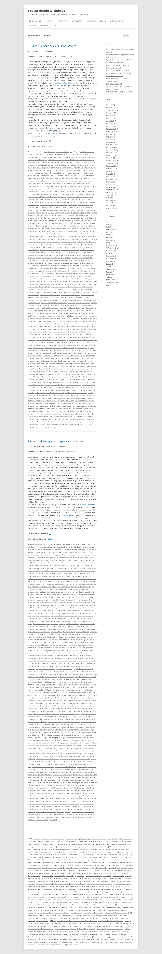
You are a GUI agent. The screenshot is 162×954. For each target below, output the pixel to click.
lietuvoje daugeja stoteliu (106, 892)
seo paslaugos (48, 929)
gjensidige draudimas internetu (79, 274)
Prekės (108, 264)
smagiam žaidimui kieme (56, 886)
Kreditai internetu (54, 937)
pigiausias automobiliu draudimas (73, 350)
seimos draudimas (54, 398)
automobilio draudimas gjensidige (39, 168)
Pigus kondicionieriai (100, 931)
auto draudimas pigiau (39, 160)
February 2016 (111, 190)
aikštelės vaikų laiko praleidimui (75, 886)
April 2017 (109, 174)
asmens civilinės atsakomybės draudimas (70, 154)
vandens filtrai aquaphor (59, 865)
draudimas (31, 226)
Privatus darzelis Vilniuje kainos (61, 905)
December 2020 (111, 145)
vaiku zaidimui (77, 915)
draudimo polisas (63, 263)
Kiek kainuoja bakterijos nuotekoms (56, 908)
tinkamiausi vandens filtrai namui (91, 849)
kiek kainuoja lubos (109, 921)
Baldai (54, 26)
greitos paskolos (78, 939)
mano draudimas (73, 324)
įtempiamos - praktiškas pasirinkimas (39, 945)
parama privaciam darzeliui (36, 918)
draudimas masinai (40, 242)
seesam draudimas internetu (37, 398)
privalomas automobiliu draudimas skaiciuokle (75, 366)
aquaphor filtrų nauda (71, 868)
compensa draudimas (35, 221)
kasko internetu (57, 289)
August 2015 (110, 195)
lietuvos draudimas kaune (71, 313)
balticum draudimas (52, 189)
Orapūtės (110, 923)
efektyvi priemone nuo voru (41, 897)
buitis (94, 910)
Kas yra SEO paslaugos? (114, 84)
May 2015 (109, 200)
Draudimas (44, 26)
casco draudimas (83, 205)
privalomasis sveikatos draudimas (73, 387)
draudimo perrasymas (49, 263)
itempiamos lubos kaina (77, 921)
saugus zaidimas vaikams (45, 913)
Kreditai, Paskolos (40, 939)
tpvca (76, 403)
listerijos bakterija (45, 915)
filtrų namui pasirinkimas (116, 847)
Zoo (107, 285)
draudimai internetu (74, 223)
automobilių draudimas (59, 181)
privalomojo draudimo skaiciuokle (76, 393)
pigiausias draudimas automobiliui (70, 353)
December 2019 (111, 153)
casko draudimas (67, 207)
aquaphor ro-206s (47, 876)
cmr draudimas (68, 218)
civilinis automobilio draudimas (46, 215)
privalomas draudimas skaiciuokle (43, 374)
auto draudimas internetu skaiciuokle (72, 157)
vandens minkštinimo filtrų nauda (66, 860)
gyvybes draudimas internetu (45, 276)
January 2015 (110, 208)
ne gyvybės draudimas (58, 340)
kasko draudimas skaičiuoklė (41, 287)
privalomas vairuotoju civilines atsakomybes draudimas (57, 377)
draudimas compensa (43, 231)
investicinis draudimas (73, 279)
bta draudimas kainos (88, 192)
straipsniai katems (90, 923)
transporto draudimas (43, 409)
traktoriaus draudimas (66, 406)
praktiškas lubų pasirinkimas (55, 942)
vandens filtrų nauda (47, 844)
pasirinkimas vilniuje (64, 918)
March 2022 (110, 126)
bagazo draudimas (39, 189)
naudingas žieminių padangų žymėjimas (73, 894)
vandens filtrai (37, 863)
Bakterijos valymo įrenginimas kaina (104, 905)
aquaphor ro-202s (115, 873)
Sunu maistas (123, 934)
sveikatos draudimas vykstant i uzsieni (61, 403)
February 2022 (111, 129)
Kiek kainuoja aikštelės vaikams (62, 902)
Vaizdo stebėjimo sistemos (63, 929)
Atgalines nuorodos (62, 931)
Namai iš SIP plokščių (75, 908)
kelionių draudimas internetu (50, 297)
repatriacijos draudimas (50, 395)
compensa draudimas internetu (53, 221)
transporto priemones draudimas (39, 411)
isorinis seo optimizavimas (61, 900)
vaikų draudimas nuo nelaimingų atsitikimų (50, 419)
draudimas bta (77, 229)
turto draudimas (41, 414)
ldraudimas (35, 305)
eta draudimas (44, 271)
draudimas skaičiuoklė (41, 247)
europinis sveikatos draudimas (74, 271)
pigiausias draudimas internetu (54, 356)
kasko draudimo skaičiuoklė (43, 289)
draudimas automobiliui (40, 229)
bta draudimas (59, 192)
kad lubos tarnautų (39, 942)
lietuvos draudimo (53, 321)
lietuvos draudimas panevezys (85, 316)
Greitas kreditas (98, 937)
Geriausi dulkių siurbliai (99, 902)
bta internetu (62, 197)
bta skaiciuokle (72, 197)
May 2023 (109, 116)
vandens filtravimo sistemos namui (113, 849)
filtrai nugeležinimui (126, 839)
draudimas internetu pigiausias (66, 83)
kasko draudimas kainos (66, 284)
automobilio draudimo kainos (38, 176)
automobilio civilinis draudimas (46, 165)
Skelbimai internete (117, 21)
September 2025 (111, 110)
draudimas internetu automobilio (39, 234)
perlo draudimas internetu (52, 348)
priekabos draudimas (74, 361)
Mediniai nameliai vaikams (115, 929)
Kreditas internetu (74, 937)
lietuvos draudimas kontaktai (41, 316)
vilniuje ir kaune (108, 942)
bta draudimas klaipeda (66, 194)
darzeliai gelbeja (51, 918)
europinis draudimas (57, 271)
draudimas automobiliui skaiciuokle (60, 229)
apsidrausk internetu (35, 154)
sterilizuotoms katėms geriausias (111, 889)
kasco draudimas (54, 282)
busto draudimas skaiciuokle (84, 199)
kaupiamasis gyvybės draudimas (46, 292)
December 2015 (111, 192)
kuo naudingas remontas (94, 894)
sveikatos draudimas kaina (65, 401)
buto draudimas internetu (82, 202)
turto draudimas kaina (72, 414)
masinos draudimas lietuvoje (37, 329)
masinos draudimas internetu (67, 327)
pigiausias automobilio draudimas (50, 350)
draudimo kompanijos (35, 260)
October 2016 (110, 182)
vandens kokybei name (35, 855)
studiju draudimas (80, 398)
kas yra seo (65, 881)
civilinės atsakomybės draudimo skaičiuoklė (50, 213)
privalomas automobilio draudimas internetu (56, 364)
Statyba (108, 266)
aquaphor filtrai (128, 863)
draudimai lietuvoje (88, 223)
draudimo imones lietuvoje (49, 255)
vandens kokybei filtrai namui (87, 852)
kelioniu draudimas (34, 297)
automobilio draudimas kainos (66, 170)
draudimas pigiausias (78, 244)
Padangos (109, 253)
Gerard (83, 931)
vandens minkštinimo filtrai (115, 857)
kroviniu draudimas (60, 303)
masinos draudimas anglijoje (48, 327)
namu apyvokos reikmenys (83, 910)
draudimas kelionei (69, 239)
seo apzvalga (70, 910)
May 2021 (109, 137)
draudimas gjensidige (58, 231)
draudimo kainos (75, 255)
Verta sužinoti (77, 21)
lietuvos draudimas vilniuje (75, 319)
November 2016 (111, 179)
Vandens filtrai (111, 280)
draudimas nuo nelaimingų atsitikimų (73, 242)
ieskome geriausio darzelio (80, 918)
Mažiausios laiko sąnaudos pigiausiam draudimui (55, 441)
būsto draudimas (82, 197)
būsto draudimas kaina (49, 199)
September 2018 (111, 163)
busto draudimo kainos (35, 202)
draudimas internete (88, 231)
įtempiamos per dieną (59, 945)
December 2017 (111, 166)
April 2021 (109, 139)
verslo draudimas (86, 422)
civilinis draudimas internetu (79, 215)
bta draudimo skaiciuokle (48, 197)
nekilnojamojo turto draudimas (50, 342)
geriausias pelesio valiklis (117, 897)
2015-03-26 (48, 146)
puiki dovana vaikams (40, 886)
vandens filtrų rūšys (101, 855)
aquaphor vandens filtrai (114, 863)
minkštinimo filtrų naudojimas (78, 841)
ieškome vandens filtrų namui (50, 852)
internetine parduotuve (57, 839)
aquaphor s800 (61, 870)
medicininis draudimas (83, 332)
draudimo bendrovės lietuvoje (38, 252)
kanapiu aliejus (117, 939)
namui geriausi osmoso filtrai (47, 857)
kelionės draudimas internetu (80, 292)
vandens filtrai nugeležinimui (45, 860)
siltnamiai (46, 923)
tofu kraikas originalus (66, 926)
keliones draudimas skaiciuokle (50, 295)
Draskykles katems (41, 937)
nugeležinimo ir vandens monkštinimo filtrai (104, 860)
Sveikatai (109, 272)
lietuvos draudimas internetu (37, 311)
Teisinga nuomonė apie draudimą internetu (52, 45)
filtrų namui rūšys (88, 855)
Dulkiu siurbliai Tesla (114, 902)
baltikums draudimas (67, 189)
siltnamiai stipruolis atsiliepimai (93, 913)
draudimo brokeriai (55, 252)
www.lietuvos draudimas (43, 425)
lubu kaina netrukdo (42, 921)
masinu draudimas (52, 332)
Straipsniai (64, 937)
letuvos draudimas (46, 305)
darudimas (88, 221)
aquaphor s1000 (108, 870)
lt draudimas (63, 324)
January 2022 (110, 131)
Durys (108, 232)
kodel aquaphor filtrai (57, 873)
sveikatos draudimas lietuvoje (84, 401)
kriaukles (61, 910)
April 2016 (109, 184)
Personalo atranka (96, 934)
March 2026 (110, 105)
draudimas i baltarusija (73, 231)
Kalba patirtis (63, 21)
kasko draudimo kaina (58, 287)
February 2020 (111, 150)
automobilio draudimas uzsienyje (63, 173)
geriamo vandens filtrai (75, 865)
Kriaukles (65, 934)
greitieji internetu (89, 939)
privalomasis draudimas (73, 385)
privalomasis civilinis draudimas (54, 385)
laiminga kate (101, 923)
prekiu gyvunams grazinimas (83, 926)
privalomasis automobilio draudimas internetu (51, 380)
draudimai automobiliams (59, 223)
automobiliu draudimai (43, 181)
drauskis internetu (40, 268)
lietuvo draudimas (68, 305)
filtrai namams (60, 849)
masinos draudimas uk (55, 329)
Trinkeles (90, 931)
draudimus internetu (87, 505)
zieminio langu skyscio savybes (61, 915)
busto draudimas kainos (66, 199)
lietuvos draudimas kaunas (53, 313)
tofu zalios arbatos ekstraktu (49, 926)
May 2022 (109, 123)
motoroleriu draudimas (55, 337)
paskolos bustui (118, 926)
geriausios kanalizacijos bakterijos (107, 915)
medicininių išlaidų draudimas (38, 335)
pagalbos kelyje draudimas (64, 345)
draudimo (43, 250)
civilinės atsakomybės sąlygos (75, 213)
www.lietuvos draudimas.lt (61, 425)
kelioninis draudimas (87, 295)
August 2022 (110, 121)
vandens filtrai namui (48, 849)
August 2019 (110, 155)
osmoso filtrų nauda (44, 841)
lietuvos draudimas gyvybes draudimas (83, 308)
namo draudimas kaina (82, 337)
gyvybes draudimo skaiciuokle (38, 279)
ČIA (50, 141)
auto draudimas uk (72, 160)
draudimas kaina (44, 239)
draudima (39, 223)
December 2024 (111, 113)
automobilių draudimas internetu (79, 181)
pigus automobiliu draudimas (80, 358)
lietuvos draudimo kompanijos (70, 321)
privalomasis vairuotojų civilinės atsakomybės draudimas (69, 390)
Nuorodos (31, 937)
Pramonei (109, 261)
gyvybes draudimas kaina (64, 276)
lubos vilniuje (38, 923)
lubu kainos (119, 921)
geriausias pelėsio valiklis (61, 884)
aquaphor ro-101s (73, 870)
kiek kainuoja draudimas (67, 300)
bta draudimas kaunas (35, 194)
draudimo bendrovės (87, 250)
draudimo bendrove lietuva (70, 250)
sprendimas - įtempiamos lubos (75, 942)
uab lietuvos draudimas (41, 417)
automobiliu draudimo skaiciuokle (56, 186)
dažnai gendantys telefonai (42, 892)
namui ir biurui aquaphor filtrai (124, 870)
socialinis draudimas (67, 398)
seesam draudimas (87, 395)
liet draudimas (57, 305)
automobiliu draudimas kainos (55, 184)
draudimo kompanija (43, 258)
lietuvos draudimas (41, 308)
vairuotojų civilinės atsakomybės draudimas (79, 419)
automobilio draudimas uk (42, 173)
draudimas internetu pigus (76, 237)
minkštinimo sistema (95, 841)
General (103, 21)
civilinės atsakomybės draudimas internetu (59, 210)
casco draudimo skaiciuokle (52, 207)
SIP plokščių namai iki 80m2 (43, 902)
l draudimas (71, 303)
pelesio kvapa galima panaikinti (98, 878)
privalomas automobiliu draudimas (47, 366)
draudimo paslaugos (35, 263)
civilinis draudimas (63, 215)
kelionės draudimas (64, 292)
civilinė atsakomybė (80, 207)
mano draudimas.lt (86, 324)
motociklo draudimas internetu (73, 335)
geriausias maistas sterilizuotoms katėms (54, 889)
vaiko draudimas (55, 417)
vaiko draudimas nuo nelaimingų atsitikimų (75, 417)
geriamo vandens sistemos (51, 863)
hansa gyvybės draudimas (57, 279)
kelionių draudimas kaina (69, 297)
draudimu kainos (78, 266)
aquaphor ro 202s (38, 878)
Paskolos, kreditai (53, 939)
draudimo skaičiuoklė (76, 263)
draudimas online (52, 244)
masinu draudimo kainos (67, 332)
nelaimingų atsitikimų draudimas (71, 342)
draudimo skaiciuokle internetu (46, 266)
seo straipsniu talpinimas (97, 863)
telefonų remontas (55, 881)
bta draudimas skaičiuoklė (82, 194)
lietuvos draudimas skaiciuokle (55, 319)
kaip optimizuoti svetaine (95, 900)
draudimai (46, 223)
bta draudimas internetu (73, 192)
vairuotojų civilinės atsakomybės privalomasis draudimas (46, 422)
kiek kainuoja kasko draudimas (85, 300)
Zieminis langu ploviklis (121, 923)
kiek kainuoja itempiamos (94, 921)
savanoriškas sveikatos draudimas (69, 395)
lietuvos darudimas (81, 305)
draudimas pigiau (64, 244)
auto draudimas (37, 157)
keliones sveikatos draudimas (70, 295)
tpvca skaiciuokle (47, 406)
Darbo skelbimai (85, 934)
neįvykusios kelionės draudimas (77, 340)
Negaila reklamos (34, 21)
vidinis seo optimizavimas (78, 900)
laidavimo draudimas (83, 303)
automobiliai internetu (64, 162)
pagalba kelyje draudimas (46, 345)
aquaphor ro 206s (50, 878)
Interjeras (109, 240)
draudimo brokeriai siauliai (70, 252)
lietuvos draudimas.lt (40, 321)
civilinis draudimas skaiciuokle (52, 218)
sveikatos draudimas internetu (46, 401)
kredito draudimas (34, 303)
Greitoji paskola (109, 937)
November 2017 (111, 168)
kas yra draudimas (42, 282)
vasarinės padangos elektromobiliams (48, 894)
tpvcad (56, 406)
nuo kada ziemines (76, 913)
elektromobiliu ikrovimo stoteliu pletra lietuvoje (82, 892)
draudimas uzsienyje (79, 247)
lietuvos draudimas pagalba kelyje (63, 316)
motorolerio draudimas (39, 337)
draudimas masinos (53, 242)
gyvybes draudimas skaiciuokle (83, 276)
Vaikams (109, 277)
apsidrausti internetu (49, 154)
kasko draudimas (66, 282)
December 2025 (111, 108)
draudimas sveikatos (55, 247)
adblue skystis (124, 915)
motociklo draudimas (55, 335)
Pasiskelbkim (91, 21)
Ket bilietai (107, 934)
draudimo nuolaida (70, 260)
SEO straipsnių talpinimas (46, 11)
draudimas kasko (56, 239)
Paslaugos (32, 26)
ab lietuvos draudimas (87, 152)
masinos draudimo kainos (71, 329)
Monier (78, 931)
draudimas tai (67, 247)
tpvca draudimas (84, 403)
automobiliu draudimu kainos (78, 186)
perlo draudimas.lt (68, 348)
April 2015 (109, 203)
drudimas (86, 268)
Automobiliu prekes (55, 934)
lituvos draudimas (52, 324)
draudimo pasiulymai (85, 260)
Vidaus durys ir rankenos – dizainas (117, 70)
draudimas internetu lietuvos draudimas (80, 234)
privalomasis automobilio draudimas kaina (81, 380)
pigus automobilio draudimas (60, 358)
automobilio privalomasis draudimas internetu (56, 178)
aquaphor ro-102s (85, 870)
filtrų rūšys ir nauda (109, 841)
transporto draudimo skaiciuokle (83, 409)
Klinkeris (71, 931)
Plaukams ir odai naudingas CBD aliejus (119, 92)
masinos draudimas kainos (86, 327)
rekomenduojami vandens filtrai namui (55, 855)
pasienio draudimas (79, 345)
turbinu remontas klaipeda (75, 923)
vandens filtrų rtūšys (125, 852)
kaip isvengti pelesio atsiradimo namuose (99, 884)
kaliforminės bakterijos (43, 905)
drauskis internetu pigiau (54, 268)
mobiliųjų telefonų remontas (91, 889)
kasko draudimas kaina (49, 284)
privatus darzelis (95, 918)
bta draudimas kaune (50, 194)
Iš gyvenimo (49, 21)
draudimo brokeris (86, 252)
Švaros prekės (110, 269)
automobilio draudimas (64, 165)
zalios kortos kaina (42, 427)
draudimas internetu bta (59, 234)
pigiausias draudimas (52, 353)
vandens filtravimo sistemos (99, 847)
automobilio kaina (77, 176)
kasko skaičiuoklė (77, 289)
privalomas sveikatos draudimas (65, 374)
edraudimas (35, 271)
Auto (45, 152)
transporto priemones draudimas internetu (65, 411)
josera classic (103, 897)
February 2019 (111, 161)
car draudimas (72, 205)
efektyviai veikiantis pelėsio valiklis (61, 897)
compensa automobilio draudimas (84, 218)
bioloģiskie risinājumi (89, 915)
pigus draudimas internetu (44, 361)
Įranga (108, 243)
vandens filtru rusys (50, 870)
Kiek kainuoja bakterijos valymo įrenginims (115, 908)
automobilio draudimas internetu (62, 168)
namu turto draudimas (43, 340)
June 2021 (109, 134)
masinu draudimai (40, 332)
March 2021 (110, 142)
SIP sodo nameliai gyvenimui (92, 908)
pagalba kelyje (32, 345)
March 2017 (110, 176)
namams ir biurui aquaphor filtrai (39, 873)
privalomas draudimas (68, 372)
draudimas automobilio (68, 226)
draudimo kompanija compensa (60, 258)
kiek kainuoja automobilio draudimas (46, 300)
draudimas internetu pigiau (37, 237)
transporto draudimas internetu (61, 409)
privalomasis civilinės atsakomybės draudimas (68, 382)
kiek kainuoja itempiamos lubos (59, 921)
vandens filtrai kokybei (73, 849)
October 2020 (110, 147)
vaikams (100, 910)
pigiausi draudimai (81, 348)
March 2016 (110, 187)
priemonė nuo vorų (42, 881)
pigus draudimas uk (60, 361)
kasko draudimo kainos (73, 287)
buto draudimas (68, 202)
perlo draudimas (38, 348)
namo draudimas (69, 337)
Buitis (108, 227)
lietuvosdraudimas (40, 324)
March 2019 (110, 158)
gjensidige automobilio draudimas (43, 274)
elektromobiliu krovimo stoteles (102, 926)
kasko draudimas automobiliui (82, 282)
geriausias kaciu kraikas (113, 886)
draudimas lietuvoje (82, 239)
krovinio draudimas (47, 303)
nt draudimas (87, 342)
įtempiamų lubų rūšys (73, 945)
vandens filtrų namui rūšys (68, 852)
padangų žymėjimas (72, 839)
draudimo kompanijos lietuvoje (53, 260)
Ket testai (114, 934)
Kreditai (31, 939)
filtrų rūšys (115, 839)
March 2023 (110, 118)
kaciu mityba (39, 929)
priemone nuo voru (115, 878)
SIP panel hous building (50, 910)
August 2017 (110, 171)
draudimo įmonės (34, 255)
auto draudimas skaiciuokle (57, 160)
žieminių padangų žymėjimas (102, 839)
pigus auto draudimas (43, 358)
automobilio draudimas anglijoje (83, 165)
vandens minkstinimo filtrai (65, 878)
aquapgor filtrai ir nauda (97, 868)
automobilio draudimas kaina (45, 170)
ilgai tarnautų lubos (66, 939)
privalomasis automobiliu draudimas (40, 382)
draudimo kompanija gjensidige (82, 258)
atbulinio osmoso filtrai (75, 844)
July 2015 (109, 198)
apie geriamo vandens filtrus (100, 844)
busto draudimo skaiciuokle (53, 202)
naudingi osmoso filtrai (64, 847)
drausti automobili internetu (72, 268)
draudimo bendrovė (53, 250)
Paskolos (130, 937)
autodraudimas (51, 162)
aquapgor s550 (97, 870)
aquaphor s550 (79, 876)
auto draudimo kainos (86, 160)
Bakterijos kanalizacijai (47, 931)
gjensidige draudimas (61, 274)
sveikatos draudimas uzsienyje (38, 403)
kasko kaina (67, 289)
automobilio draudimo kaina (83, 173)
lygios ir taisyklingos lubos (123, 942)
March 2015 (110, 206)
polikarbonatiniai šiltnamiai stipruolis (115, 913)
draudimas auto (54, 226)
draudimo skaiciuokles (64, 266)
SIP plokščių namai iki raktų (112, 900)
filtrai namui (61, 857)
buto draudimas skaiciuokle (49, 205)
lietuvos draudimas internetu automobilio (61, 311)
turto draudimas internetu (56, 414)
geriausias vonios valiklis (59, 892)
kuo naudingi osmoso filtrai (81, 847)
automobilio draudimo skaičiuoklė (59, 176)
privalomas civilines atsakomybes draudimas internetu (71, 369)
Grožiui (108, 237)
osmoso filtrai (32, 841)
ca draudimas (62, 205)
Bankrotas (92, 929)
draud (33, 223)
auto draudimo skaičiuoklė (37, 162)
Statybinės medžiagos (41, 934)
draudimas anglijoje (42, 226)
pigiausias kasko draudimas (74, 356)
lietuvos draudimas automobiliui (59, 308)
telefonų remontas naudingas (95, 886)
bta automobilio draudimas (45, 192)
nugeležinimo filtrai (81, 878)
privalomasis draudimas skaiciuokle (49, 387)
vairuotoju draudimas (73, 422)
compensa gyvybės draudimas (74, 221)
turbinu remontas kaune (58, 923)
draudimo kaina (64, 255)
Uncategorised (111, 274)
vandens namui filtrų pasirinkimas (107, 852)
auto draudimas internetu (51, 157)
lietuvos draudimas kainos (84, 311)
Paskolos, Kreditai (120, 937)
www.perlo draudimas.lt (78, 425)
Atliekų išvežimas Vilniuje (80, 929)
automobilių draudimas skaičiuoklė (77, 184)
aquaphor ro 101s (118, 876)
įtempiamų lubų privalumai (94, 942)
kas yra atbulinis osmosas (119, 844)
